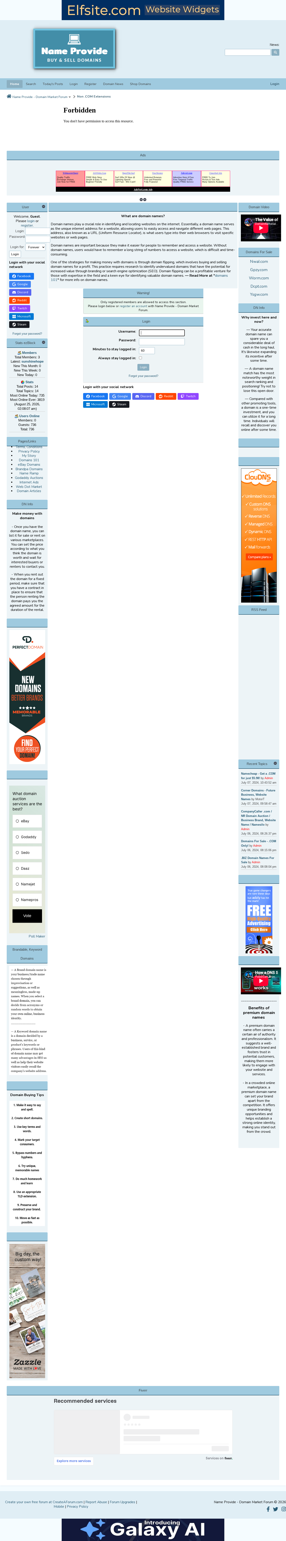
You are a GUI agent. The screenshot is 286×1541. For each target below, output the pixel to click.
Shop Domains (140, 84)
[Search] (275, 52)
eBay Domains (29, 464)
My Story (29, 455)
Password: (17, 237)
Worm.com (259, 278)
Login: (19, 231)
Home (14, 84)
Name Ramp (29, 473)
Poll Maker (37, 936)
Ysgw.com (259, 294)
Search (31, 84)
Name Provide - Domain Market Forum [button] (40, 97)
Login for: (17, 247)
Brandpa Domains (29, 469)
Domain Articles (29, 491)
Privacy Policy (29, 451)
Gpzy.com (258, 269)
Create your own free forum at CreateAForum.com (44, 1502)
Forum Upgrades (122, 1502)
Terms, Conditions (29, 447)
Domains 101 (29, 460)
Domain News (113, 84)
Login (274, 84)
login (31, 221)
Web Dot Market (29, 487)
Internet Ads (29, 482)
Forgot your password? (27, 333)
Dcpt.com (258, 286)
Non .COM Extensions (94, 96)
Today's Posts (53, 84)
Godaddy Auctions (29, 478)
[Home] (9, 96)
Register (90, 84)
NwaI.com (259, 261)
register (27, 225)
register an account (133, 306)
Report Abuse (96, 1502)
